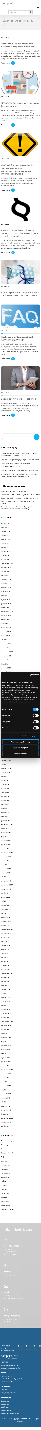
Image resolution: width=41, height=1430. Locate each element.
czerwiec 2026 (6, 531)
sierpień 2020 (5, 801)
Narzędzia (4, 1169)
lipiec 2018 (5, 865)
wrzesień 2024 (6, 616)
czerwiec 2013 (6, 1086)
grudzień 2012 (6, 1110)
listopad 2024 (5, 608)
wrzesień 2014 (6, 1026)
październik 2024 (7, 612)
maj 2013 (4, 1090)
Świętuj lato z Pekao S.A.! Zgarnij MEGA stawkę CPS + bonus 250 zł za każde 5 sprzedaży (20, 508)
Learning (4, 1161)
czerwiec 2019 (6, 833)
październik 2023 (7, 652)
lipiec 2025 (5, 575)
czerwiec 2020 (6, 809)
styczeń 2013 (5, 1106)
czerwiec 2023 (6, 668)
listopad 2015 (5, 969)
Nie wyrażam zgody (20, 753)
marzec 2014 (5, 1050)
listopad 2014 (5, 1018)
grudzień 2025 (6, 555)
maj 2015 (4, 993)
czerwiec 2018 (6, 869)
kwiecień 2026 (6, 539)
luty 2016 (4, 957)
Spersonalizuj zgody (20, 748)
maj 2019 (4, 837)
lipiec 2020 (5, 804)
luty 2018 (4, 877)
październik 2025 (7, 563)
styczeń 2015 (5, 1009)
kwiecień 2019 (6, 841)
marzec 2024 (5, 636)
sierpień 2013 (5, 1078)
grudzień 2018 (6, 845)
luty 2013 (4, 1102)
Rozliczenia (5, 1193)
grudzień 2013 (6, 1062)
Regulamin (4, 1390)
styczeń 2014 (5, 1058)
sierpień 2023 (5, 660)
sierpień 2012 (5, 1126)
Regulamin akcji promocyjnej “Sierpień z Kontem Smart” (20, 460)
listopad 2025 (5, 559)
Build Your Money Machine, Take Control (26, 495)
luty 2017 (4, 913)
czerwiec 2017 (6, 897)
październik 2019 (7, 825)
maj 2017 (4, 901)
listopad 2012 (5, 1114)
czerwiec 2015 (6, 989)
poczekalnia (5, 1177)
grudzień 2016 (6, 921)
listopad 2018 (5, 849)
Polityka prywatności (8, 1393)
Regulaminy (5, 1189)
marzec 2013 (5, 1098)
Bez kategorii (5, 1145)
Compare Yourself (7, 1153)
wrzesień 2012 (6, 1122)
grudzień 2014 (6, 1013)
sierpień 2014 (5, 1030)
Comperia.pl (5, 1401)
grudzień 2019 (6, 821)
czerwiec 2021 (6, 760)
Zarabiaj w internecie (8, 1209)
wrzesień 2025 (6, 567)
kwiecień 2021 (6, 768)
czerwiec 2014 (6, 1038)
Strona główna (6, 1205)
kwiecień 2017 (6, 905)
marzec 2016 (5, 953)
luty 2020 (4, 817)
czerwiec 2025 (6, 579)
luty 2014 (4, 1054)
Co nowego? (5, 1149)
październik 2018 (7, 853)
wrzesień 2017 (6, 889)
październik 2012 (7, 1118)
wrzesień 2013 (6, 1074)
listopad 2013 (5, 1066)
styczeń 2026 (5, 551)
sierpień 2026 (5, 523)
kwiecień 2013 (6, 1094)
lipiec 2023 (5, 664)
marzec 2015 (5, 1001)
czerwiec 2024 (6, 628)
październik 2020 (7, 792)
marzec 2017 (5, 909)
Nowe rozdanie (6, 1173)
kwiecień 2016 (6, 949)
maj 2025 (4, 584)
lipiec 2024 (5, 624)
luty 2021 (4, 776)
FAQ (2, 1157)
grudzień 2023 (6, 644)
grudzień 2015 (6, 965)
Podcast (3, 1181)
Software (4, 1197)
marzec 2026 (5, 543)
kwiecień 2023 (6, 672)
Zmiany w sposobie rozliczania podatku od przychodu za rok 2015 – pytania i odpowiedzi (20, 233)
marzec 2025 (5, 592)
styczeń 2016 (5, 961)
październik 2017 (7, 885)
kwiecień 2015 (6, 997)
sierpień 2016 (5, 937)
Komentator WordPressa (9, 491)
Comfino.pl (5, 1407)
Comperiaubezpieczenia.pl (10, 1413)
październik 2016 (7, 929)
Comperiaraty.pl (6, 1410)
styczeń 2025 (5, 600)
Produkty (4, 1185)
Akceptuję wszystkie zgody (20, 742)
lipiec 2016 (5, 941)
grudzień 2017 (6, 881)
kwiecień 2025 (6, 587)
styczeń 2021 (5, 780)
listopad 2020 (5, 788)
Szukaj (37, 437)
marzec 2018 (5, 873)
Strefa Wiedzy (5, 1201)
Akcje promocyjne (7, 1141)
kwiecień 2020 (6, 813)
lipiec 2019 (5, 829)
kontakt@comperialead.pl (9, 1365)
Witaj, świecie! (24, 491)
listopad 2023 (5, 648)
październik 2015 (7, 973)
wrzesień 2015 (6, 977)
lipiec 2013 (5, 1082)
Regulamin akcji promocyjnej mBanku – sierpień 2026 (19, 470)
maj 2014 (4, 1042)
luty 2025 (4, 596)
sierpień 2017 (5, 893)
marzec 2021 (5, 772)
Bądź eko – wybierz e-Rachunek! (18, 399)
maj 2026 (4, 535)
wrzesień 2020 (6, 796)
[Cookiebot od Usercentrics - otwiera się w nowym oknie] (30, 675)
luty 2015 (4, 1005)
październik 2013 (7, 1070)
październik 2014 (7, 1021)
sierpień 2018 (5, 861)
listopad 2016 (5, 925)
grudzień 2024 (6, 604)
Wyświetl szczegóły (28, 736)
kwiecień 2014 (6, 1046)
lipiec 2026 (5, 527)
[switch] (36, 715)
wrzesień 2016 (6, 933)
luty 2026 (4, 547)
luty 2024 (4, 640)
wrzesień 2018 (6, 857)
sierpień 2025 (5, 571)
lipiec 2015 (5, 985)
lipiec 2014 (5, 1034)
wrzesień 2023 (6, 656)
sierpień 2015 (5, 981)
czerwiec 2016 (6, 945)
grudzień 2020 (6, 784)
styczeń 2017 (5, 917)
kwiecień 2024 (6, 632)
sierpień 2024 (5, 620)
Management (5, 1165)
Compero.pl (5, 1404)
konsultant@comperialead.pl (10, 1368)
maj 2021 (4, 764)
